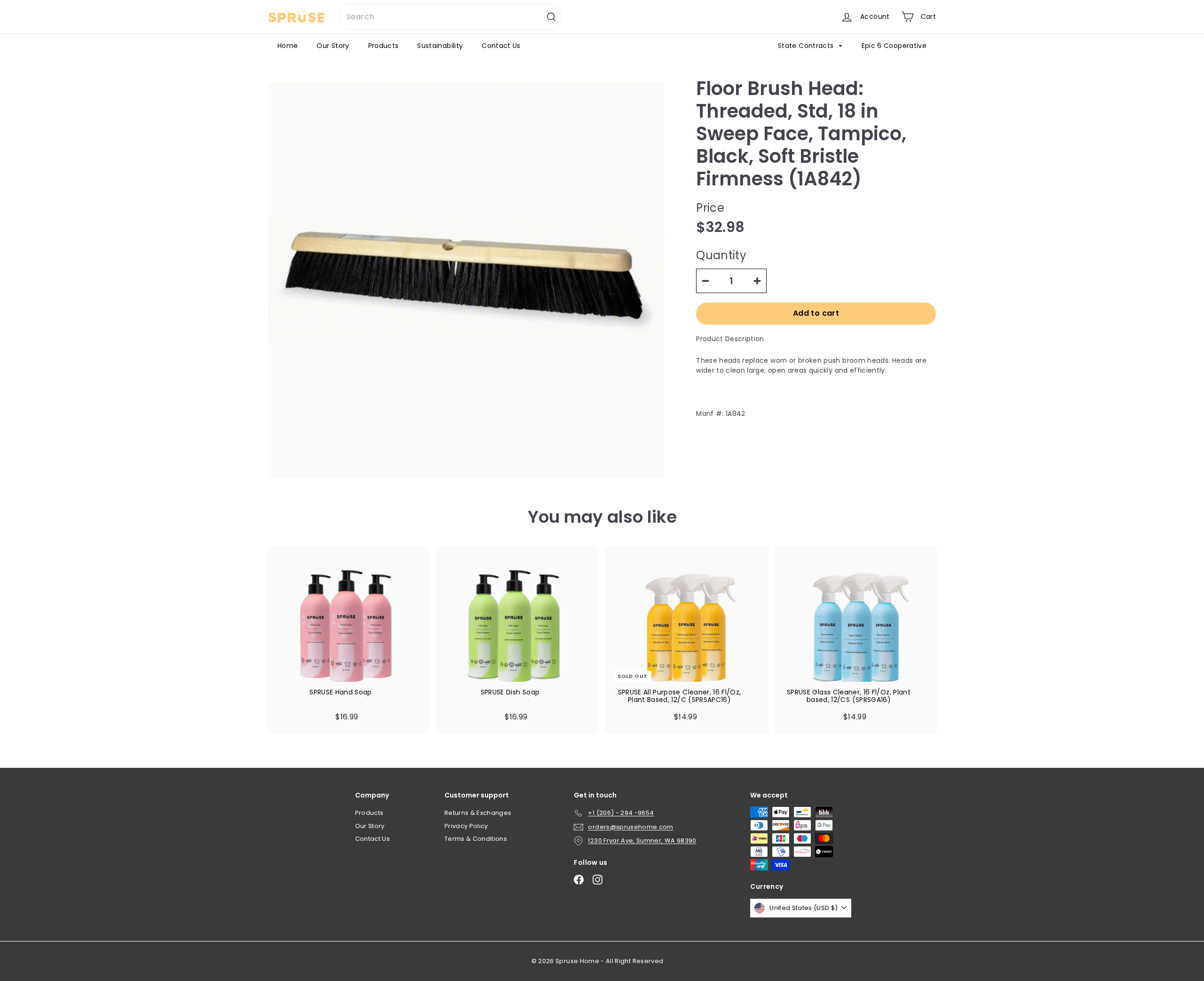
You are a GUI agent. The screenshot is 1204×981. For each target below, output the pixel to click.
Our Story (333, 45)
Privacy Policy (466, 825)
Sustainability (440, 45)
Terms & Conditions (475, 838)
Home (287, 45)
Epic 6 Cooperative (894, 45)
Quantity (721, 255)
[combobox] (450, 17)
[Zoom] (466, 280)
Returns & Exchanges (478, 812)
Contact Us (501, 45)
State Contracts (807, 45)
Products (383, 45)
